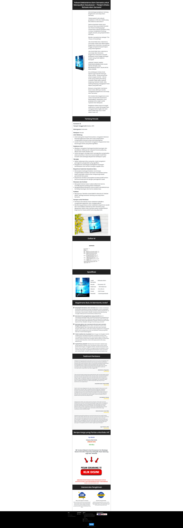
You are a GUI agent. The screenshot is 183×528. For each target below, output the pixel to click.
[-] (77, 514)
